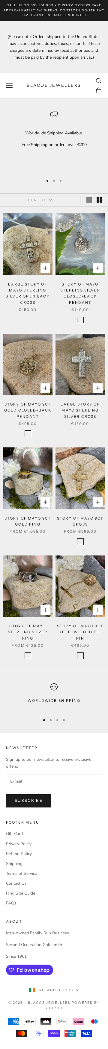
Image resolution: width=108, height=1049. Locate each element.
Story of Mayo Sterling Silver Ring (28, 632)
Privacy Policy (19, 844)
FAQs (11, 903)
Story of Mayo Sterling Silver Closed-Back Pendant (80, 293)
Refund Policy (19, 854)
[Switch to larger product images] (89, 200)
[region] (54, 140)
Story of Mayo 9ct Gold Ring (27, 521)
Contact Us (16, 883)
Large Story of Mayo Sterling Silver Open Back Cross (28, 293)
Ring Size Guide (20, 893)
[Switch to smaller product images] (99, 200)
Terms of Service (21, 873)
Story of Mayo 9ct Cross (80, 521)
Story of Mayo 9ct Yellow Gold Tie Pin (80, 632)
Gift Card (14, 834)
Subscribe (29, 800)
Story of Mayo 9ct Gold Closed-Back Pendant (28, 410)
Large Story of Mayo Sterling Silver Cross (80, 410)
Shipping (14, 863)
